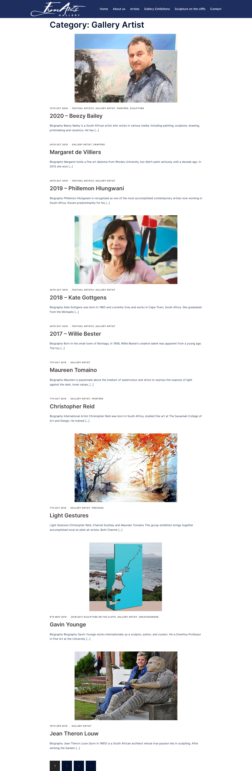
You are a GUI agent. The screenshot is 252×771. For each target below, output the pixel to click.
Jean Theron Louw (74, 733)
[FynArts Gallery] (58, 8)
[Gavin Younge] (126, 576)
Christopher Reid (72, 406)
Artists (134, 9)
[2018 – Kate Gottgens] (126, 249)
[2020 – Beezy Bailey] (126, 68)
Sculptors (137, 108)
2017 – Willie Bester (75, 333)
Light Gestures (69, 515)
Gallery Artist (105, 108)
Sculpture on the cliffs (190, 9)
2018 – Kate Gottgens (78, 297)
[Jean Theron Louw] (126, 685)
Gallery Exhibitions (157, 9)
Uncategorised (149, 617)
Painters (122, 108)
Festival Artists (83, 108)
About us (119, 9)
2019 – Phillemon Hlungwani (87, 188)
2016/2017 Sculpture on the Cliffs (93, 617)
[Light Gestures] (126, 467)
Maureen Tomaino (73, 370)
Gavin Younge (68, 624)
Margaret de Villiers (75, 152)
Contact (215, 9)
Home (104, 9)
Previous (98, 508)
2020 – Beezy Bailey (76, 115)
